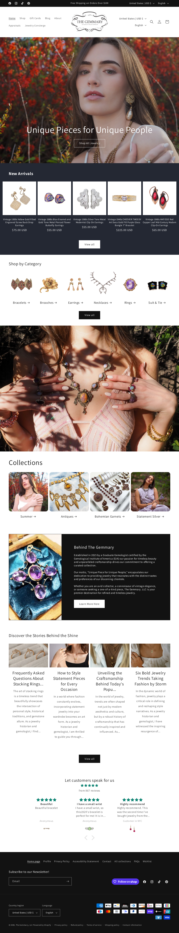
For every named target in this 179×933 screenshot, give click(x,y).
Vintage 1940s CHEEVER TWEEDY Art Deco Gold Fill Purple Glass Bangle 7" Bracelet (124, 222)
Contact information (132, 925)
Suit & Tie (155, 303)
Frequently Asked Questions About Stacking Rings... (28, 678)
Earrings (74, 303)
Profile (47, 861)
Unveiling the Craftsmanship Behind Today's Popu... (110, 681)
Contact (106, 861)
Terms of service (94, 925)
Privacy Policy (61, 861)
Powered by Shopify (42, 925)
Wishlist (147, 861)
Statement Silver (148, 516)
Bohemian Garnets (108, 516)
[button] (152, 22)
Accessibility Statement (86, 861)
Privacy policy (61, 925)
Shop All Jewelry (89, 143)
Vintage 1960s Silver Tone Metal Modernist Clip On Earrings (89, 221)
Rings (128, 303)
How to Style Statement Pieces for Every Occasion (69, 681)
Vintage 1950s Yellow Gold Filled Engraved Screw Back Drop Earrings (19, 222)
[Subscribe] (67, 881)
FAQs (136, 861)
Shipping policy (112, 925)
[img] (89, 785)
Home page (33, 861)
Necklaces (101, 303)
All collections (122, 861)
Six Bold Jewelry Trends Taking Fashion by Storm (151, 678)
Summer (26, 516)
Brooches (46, 303)
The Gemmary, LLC (24, 925)
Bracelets (19, 303)
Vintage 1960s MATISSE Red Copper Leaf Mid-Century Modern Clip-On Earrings (159, 222)
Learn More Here (89, 604)
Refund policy (77, 925)
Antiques (67, 516)
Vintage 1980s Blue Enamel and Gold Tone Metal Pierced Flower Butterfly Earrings (54, 222)
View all (90, 244)
